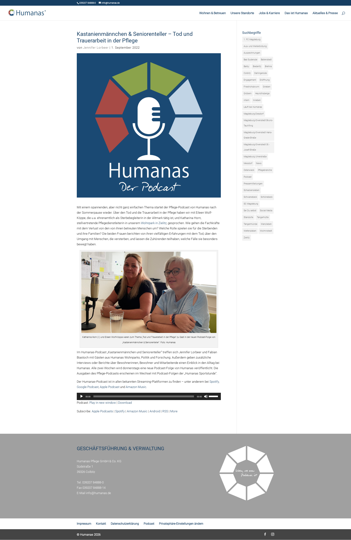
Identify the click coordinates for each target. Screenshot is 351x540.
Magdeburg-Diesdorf (254, 113)
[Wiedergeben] (81, 396)
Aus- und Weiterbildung (255, 46)
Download (125, 402)
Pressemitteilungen (253, 183)
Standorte (248, 217)
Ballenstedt (266, 59)
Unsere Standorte (242, 13)
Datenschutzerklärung (125, 523)
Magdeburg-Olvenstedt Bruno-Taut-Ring (258, 123)
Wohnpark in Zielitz (154, 223)
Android (155, 411)
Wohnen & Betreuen (212, 13)
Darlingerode (260, 73)
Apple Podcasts (102, 411)
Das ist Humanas (296, 13)
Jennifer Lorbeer (96, 47)
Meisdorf (248, 163)
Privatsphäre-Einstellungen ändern (181, 523)
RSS (165, 411)
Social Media (266, 210)
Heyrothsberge (262, 93)
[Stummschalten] (206, 396)
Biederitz (257, 66)
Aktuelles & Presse (325, 13)
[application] (149, 396)
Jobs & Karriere (269, 13)
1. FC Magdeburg (252, 39)
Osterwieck (249, 170)
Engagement (250, 80)
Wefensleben (250, 231)
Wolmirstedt (266, 231)
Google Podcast (88, 387)
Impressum (84, 523)
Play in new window (102, 402)
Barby (246, 66)
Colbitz (247, 73)
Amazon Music (136, 387)
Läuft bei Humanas (253, 107)
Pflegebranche (265, 170)
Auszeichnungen (252, 53)
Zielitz (247, 237)
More (174, 411)
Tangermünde (250, 224)
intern (246, 100)
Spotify (214, 381)
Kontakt (101, 523)
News (258, 163)
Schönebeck (267, 197)
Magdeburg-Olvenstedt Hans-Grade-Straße (258, 135)
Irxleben (257, 100)
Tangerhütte (263, 217)
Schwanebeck (250, 197)
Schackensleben (251, 190)
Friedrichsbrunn (251, 86)
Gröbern (248, 93)
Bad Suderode (250, 59)
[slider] (214, 396)
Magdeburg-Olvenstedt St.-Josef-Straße (256, 147)
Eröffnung (265, 80)
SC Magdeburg (251, 203)
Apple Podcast (109, 387)
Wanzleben (266, 224)
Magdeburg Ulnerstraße (255, 156)
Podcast (248, 177)
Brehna (268, 66)
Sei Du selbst (250, 210)
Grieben (266, 86)
